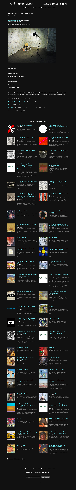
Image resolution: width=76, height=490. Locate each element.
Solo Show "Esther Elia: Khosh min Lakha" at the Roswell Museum (58, 419)
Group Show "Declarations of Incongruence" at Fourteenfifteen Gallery (58, 126)
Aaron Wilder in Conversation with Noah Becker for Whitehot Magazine (27, 319)
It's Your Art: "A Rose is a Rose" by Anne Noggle (26, 138)
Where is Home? (12, 111)
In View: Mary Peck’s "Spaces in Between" (57, 380)
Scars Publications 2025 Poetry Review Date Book (25, 358)
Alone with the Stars (54, 357)
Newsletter (43, 7)
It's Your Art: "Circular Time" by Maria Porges (57, 211)
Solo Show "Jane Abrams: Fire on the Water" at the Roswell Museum (59, 432)
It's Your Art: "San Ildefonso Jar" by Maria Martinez (58, 151)
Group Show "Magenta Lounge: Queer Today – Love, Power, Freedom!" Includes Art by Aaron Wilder (26, 166)
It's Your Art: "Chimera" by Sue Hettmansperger (57, 292)
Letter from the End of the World (26, 291)
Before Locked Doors (22, 393)
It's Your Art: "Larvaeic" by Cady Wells (27, 181)
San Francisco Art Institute (14, 20)
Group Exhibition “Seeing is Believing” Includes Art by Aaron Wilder (58, 405)
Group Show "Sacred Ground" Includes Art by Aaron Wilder (57, 332)
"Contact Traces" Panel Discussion (58, 274)
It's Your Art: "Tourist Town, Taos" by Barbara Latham (26, 262)
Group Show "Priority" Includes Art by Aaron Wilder (58, 194)
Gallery (22, 7)
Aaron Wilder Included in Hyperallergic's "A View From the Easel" (26, 306)
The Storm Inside (21, 237)
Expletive (10, 104)
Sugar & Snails (11, 107)
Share (54, 7)
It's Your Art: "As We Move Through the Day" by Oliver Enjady (59, 248)
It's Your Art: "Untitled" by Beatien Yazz (26, 224)
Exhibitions (33, 7)
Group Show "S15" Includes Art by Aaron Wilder (58, 138)
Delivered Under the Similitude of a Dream (17, 101)
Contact (49, 7)
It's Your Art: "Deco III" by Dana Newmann (25, 248)
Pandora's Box (21, 445)
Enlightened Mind (22, 211)
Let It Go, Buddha (53, 237)
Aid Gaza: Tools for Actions (24, 125)
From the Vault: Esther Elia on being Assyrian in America (27, 432)
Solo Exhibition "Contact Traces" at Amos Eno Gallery (26, 332)
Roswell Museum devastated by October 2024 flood (25, 380)
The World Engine (54, 318)
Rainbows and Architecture (56, 369)
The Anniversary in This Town (57, 261)
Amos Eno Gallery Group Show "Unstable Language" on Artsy (57, 182)
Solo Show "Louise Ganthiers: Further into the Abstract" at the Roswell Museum (26, 405)
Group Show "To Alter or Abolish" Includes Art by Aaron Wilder (26, 151)
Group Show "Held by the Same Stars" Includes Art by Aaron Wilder (58, 224)
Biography (27, 7)
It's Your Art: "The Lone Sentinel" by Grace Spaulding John (27, 275)
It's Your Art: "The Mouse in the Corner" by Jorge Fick (57, 164)
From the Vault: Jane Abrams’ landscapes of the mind (57, 445)
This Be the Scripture (22, 347)
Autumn (19, 418)
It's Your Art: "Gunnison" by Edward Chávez (59, 305)
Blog (39, 7)
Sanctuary (51, 347)
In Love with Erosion (22, 369)
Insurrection (52, 393)
